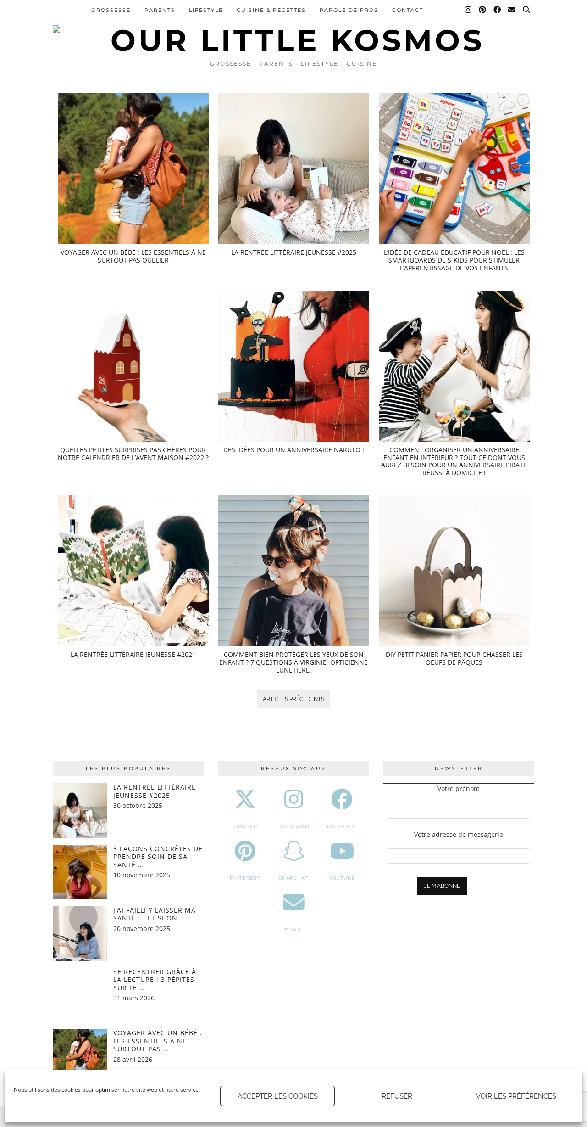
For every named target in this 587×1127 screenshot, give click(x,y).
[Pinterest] (483, 10)
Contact (407, 10)
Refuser (397, 1096)
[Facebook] (497, 10)
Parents (159, 10)
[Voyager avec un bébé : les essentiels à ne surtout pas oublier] (133, 168)
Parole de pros (349, 10)
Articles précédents (293, 699)
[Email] (512, 10)
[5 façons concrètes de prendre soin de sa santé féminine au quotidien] (80, 872)
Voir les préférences (516, 1096)
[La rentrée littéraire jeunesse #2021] (133, 570)
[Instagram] (468, 10)
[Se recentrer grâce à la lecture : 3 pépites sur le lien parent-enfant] (80, 995)
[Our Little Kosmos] (293, 27)
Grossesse (111, 10)
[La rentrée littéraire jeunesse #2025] (293, 168)
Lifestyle (206, 10)
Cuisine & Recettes (271, 10)
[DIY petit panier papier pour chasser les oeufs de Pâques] (454, 570)
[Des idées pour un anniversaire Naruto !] (293, 366)
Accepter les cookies (278, 1096)
